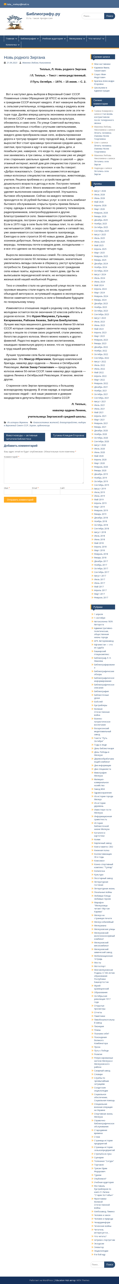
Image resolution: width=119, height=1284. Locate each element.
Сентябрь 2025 (101, 230)
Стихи (97, 1136)
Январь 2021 (100, 426)
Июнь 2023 (99, 325)
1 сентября (99, 617)
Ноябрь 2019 (100, 477)
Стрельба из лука (102, 1153)
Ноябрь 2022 (100, 350)
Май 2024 (99, 285)
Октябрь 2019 (101, 481)
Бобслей (98, 701)
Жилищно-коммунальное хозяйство (101, 782)
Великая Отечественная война (102, 711)
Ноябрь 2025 (100, 223)
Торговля (99, 1164)
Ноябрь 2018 (100, 521)
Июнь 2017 (99, 583)
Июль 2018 (99, 535)
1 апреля (98, 614)
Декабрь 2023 (101, 303)
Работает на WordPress (41, 1280)
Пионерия (99, 1026)
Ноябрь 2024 (100, 267)
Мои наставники (102, 64)
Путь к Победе (101, 1050)
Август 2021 (100, 401)
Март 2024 (99, 292)
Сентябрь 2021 (101, 397)
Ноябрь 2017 (100, 564)
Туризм (97, 1175)
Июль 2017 (99, 579)
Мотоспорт (100, 966)
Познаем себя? (101, 1033)
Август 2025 (100, 234)
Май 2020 (99, 456)
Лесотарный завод (103, 878)
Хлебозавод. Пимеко (104, 1211)
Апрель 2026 (100, 205)
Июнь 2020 (99, 452)
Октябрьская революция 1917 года (102, 999)
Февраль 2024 (101, 296)
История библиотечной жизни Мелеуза (101, 826)
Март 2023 (99, 336)
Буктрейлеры (100, 705)
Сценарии (99, 1157)
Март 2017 (99, 593)
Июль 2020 (99, 448)
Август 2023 (100, 318)
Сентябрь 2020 (101, 441)
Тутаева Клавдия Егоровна (68, 435)
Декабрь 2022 (101, 347)
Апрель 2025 (100, 249)
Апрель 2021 (100, 416)
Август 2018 (100, 532)
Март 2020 (99, 463)
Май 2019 (99, 499)
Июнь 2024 (99, 281)
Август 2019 (100, 488)
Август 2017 (100, 575)
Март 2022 (99, 379)
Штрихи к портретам (104, 1240)
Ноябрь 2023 (100, 307)
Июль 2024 (99, 278)
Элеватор (99, 1247)
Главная (10, 38)
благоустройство (68, 422)
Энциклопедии (101, 1250)
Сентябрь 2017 (101, 572)
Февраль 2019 (101, 510)
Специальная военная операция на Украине (103, 1107)
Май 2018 (99, 543)
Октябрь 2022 (101, 354)
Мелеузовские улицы (104, 929)
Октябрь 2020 (101, 437)
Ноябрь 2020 (100, 434)
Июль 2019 (99, 492)
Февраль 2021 (101, 423)
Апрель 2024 (100, 289)
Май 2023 (99, 328)
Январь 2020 (100, 470)
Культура (98, 874)
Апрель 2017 (100, 590)
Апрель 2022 (100, 376)
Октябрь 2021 (101, 394)
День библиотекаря (104, 748)
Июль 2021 (99, 405)
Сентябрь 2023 (101, 314)
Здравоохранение (103, 792)
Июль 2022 (99, 365)
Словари (98, 1074)
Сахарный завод (102, 1070)
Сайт (62, 488)
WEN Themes (82, 1280)
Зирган (32, 425)
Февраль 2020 (101, 466)
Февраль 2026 (101, 212)
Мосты (97, 962)
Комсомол (99, 860)
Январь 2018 (100, 557)
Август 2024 (100, 274)
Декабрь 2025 (101, 220)
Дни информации (102, 765)
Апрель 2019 (100, 503)
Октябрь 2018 (101, 525)
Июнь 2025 (99, 241)
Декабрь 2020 (101, 430)
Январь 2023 (100, 343)
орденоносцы (43, 425)
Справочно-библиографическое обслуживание (104, 1123)
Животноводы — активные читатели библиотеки (21, 437)
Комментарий (11, 456)
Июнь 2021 (99, 408)
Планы (97, 1030)
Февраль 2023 (101, 339)
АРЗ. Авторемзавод (103, 641)
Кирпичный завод (102, 843)
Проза (97, 1047)
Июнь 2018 (99, 539)
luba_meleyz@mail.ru (18, 4)
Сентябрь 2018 (101, 528)
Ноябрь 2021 (100, 390)
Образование (101, 992)
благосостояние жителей (46, 422)
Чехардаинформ (102, 1222)
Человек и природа (103, 1218)
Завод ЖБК (99, 789)
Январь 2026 (100, 216)
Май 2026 (99, 201)
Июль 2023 (99, 321)
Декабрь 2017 (101, 561)
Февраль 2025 (101, 256)
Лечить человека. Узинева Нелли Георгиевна (103, 135)
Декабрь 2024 (101, 263)
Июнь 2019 (99, 495)
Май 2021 (99, 412)
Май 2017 (99, 586)
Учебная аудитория (52, 38)
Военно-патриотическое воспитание (102, 721)
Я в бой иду (99, 1254)
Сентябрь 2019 (101, 485)
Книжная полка (101, 850)
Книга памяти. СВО (103, 846)
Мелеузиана (75, 38)
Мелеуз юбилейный (103, 922)
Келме (97, 839)
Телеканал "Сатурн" (104, 1161)
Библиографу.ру (43, 13)
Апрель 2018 (100, 546)
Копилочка (11, 44)
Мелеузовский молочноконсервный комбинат (104, 935)
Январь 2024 (100, 299)
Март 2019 (99, 506)
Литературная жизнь (104, 888)
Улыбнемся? (100, 1178)
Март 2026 (99, 209)
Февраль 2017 (101, 597)
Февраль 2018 (101, 554)
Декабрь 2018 (101, 517)
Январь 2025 (100, 259)
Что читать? (95, 38)
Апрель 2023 (100, 332)
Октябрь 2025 (101, 227)
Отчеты (98, 1012)
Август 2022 (100, 361)
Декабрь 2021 (101, 387)
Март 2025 (99, 252)
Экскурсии (99, 1243)
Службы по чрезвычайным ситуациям (101, 1080)
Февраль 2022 (101, 383)
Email (35, 488)
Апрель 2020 (100, 459)
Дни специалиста (102, 769)
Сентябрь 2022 (101, 358)
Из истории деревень (17, 422)
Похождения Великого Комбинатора (101, 1040)
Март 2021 (99, 419)
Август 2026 (100, 191)
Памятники (99, 1016)
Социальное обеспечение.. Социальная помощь (104, 1097)
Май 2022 (99, 372)
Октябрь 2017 (101, 568)
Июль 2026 (99, 194)
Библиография (28, 38)
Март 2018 (99, 550)
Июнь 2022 (99, 368)
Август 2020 (100, 445)
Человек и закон (102, 1215)
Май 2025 (99, 245)
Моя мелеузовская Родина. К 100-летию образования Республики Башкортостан (104, 975)
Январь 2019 (100, 514)
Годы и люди (100, 744)
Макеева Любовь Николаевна (36, 62)
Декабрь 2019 (101, 474)
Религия (98, 1054)
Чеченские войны (102, 1226)
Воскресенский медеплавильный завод (102, 731)
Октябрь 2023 (101, 310)
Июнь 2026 (99, 198)
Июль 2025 (99, 238)
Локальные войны (103, 892)
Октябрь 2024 (101, 270)
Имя (7, 488)
